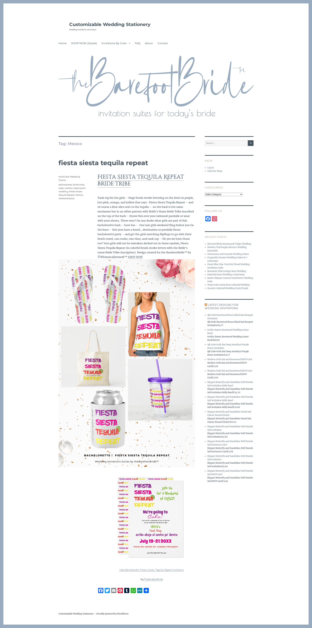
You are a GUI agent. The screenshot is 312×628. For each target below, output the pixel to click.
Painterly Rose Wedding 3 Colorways (226, 274)
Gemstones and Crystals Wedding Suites (228, 254)
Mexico (79, 195)
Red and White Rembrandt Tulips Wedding (229, 243)
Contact (162, 43)
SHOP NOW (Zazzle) (84, 43)
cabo (61, 188)
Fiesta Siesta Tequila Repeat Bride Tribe (141, 180)
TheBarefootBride (153, 579)
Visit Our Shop (214, 171)
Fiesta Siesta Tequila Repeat (103, 163)
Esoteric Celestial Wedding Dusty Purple (227, 288)
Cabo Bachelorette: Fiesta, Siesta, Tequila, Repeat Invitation (151, 569)
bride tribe (78, 184)
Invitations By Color (114, 43)
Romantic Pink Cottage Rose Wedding (226, 271)
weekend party (66, 198)
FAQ (137, 43)
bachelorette (65, 184)
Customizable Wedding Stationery (109, 24)
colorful (69, 188)
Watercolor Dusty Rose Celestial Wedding (228, 284)
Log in (210, 167)
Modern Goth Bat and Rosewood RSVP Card (229, 359)
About (149, 43)
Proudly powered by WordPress (112, 613)
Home (62, 43)
